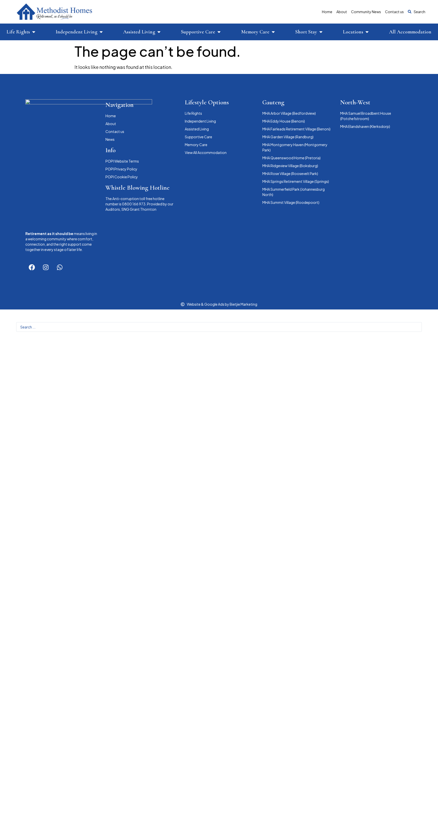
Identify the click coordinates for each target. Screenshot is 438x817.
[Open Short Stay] (320, 32)
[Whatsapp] (59, 267)
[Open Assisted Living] (158, 32)
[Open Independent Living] (101, 32)
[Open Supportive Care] (219, 32)
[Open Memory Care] (273, 32)
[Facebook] (31, 267)
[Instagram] (45, 267)
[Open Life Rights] (33, 32)
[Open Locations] (367, 32)
